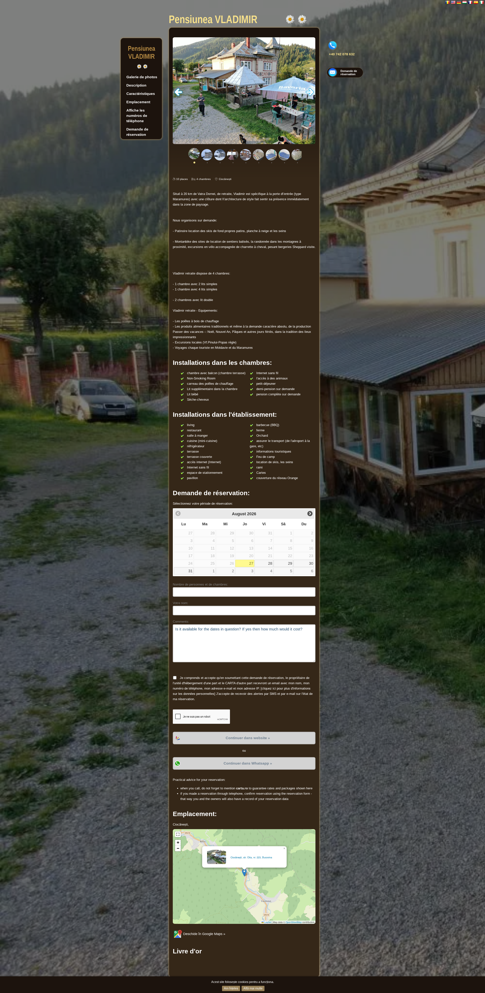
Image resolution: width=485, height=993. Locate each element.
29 (290, 563)
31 (190, 571)
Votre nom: (180, 603)
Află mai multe (253, 988)
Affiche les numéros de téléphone (136, 115)
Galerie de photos (141, 77)
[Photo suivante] (309, 95)
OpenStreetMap (294, 922)
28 (270, 563)
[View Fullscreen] (178, 834)
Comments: (181, 621)
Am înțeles (231, 988)
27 (251, 563)
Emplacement (138, 102)
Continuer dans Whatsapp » (248, 763)
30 (311, 563)
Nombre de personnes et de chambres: (200, 584)
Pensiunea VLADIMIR (141, 52)
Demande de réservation (137, 132)
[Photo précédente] (178, 95)
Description (136, 85)
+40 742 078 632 (342, 54)
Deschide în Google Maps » (203, 934)
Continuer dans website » (248, 738)
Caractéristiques (140, 94)
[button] (244, 872)
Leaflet (267, 922)
